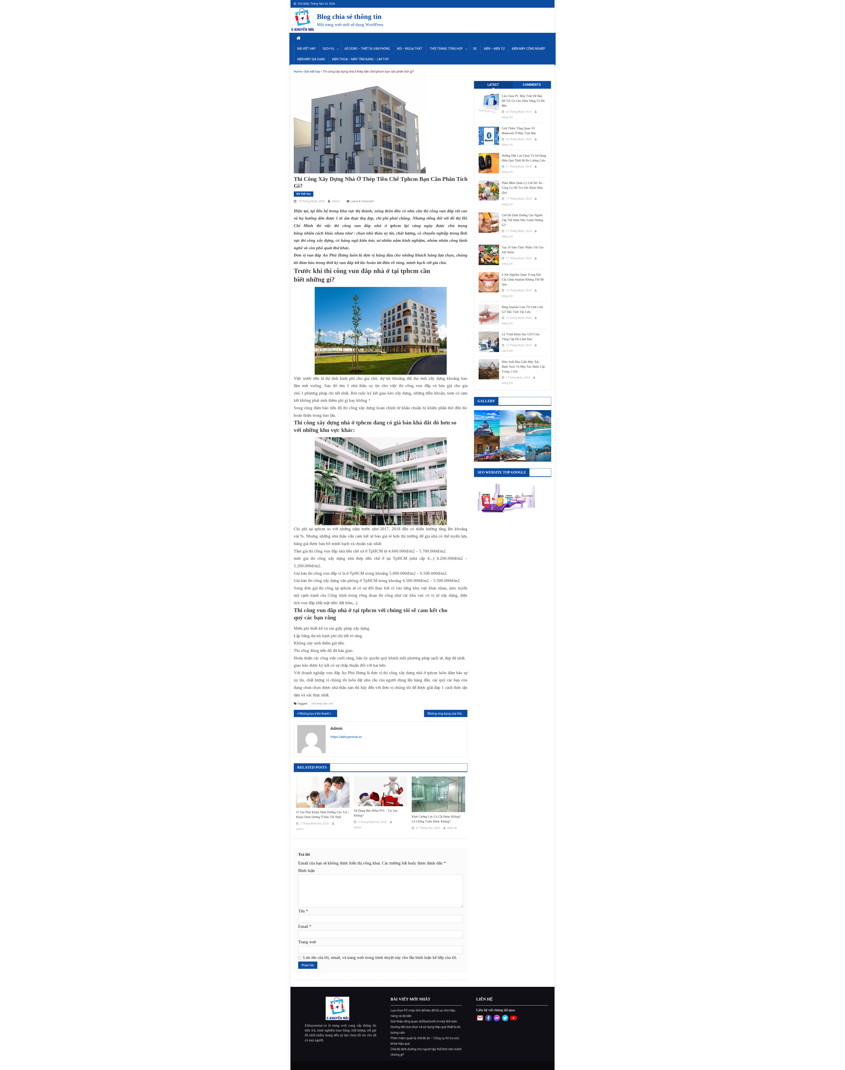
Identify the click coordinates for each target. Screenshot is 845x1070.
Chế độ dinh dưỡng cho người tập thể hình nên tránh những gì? (522, 220)
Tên (303, 911)
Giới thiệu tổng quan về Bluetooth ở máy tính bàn (519, 131)
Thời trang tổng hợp (446, 48)
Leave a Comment (362, 201)
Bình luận (306, 870)
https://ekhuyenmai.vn (346, 737)
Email (304, 926)
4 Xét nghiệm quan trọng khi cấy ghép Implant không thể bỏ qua (523, 279)
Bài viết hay (306, 48)
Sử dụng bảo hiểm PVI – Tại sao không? (375, 813)
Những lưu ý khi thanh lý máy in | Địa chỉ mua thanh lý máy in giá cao (318, 713)
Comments (532, 84)
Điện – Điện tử (494, 48)
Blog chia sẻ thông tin (349, 16)
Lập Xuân (507, 350)
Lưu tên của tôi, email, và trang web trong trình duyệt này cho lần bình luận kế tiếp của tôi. (380, 957)
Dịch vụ (328, 48)
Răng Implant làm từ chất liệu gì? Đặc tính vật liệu (522, 309)
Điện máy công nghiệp (528, 48)
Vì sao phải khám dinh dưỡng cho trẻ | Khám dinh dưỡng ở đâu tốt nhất (322, 815)
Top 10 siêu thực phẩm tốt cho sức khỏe (523, 250)
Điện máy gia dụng (311, 59)
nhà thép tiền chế (322, 703)
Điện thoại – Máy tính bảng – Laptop (360, 59)
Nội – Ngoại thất (409, 48)
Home (298, 71)
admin (336, 201)
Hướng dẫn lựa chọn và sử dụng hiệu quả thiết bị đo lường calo (524, 158)
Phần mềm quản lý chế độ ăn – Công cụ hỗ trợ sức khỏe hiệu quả (523, 187)
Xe (475, 48)
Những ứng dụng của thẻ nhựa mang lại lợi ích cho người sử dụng (447, 713)
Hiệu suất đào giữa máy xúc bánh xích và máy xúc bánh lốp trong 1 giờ (523, 366)
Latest (493, 84)
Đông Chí (507, 117)
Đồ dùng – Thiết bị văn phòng (367, 48)
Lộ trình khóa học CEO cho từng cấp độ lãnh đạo (521, 337)
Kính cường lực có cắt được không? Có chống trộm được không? (436, 819)
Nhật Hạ (452, 828)
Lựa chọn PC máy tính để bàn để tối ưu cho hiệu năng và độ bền (523, 100)
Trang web (307, 942)
